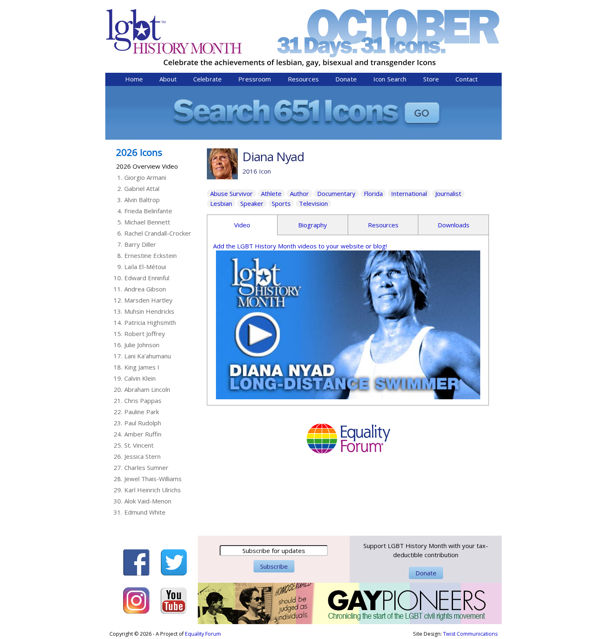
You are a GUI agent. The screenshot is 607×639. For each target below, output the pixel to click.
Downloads (453, 225)
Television (313, 203)
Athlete (271, 193)
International (409, 193)
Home (134, 79)
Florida (373, 193)
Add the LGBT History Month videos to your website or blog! (300, 246)
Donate (346, 79)
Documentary (336, 193)
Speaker (251, 203)
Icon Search (390, 79)
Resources (303, 79)
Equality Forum (203, 633)
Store (431, 79)
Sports (281, 203)
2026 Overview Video (147, 166)
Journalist (448, 193)
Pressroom (254, 79)
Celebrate (207, 79)
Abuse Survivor (231, 193)
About (168, 79)
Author (299, 193)
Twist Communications (470, 633)
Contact (466, 79)
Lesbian (221, 203)
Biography (312, 225)
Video (242, 225)
